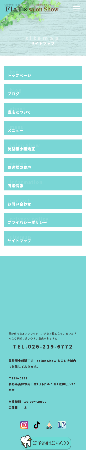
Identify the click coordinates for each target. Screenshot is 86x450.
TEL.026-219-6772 (43, 346)
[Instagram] (24, 425)
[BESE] (49, 425)
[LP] (62, 425)
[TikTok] (37, 425)
